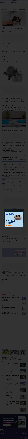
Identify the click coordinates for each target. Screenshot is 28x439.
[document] (14, 219)
